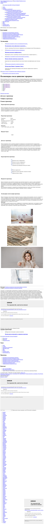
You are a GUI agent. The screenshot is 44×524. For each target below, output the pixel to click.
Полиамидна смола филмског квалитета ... (15, 46)
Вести (4, 23)
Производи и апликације (7, 9)
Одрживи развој (6, 24)
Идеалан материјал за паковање (31, 373)
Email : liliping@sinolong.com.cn (6, 0)
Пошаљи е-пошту (3, 376)
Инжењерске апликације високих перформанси (16, 13)
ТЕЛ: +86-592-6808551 (7, 368)
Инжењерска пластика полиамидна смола (13, 12)
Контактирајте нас (6, 25)
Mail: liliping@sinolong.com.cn (8, 369)
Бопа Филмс (40, 373)
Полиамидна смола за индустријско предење (14, 18)
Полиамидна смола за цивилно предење (13, 16)
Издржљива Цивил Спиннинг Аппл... (14, 66)
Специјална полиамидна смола (11, 19)
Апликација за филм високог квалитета (15, 11)
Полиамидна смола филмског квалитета (13, 10)
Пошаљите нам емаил (4, 93)
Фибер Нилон (22, 373)
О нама (4, 346)
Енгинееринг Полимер (4, 374)
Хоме (4, 6)
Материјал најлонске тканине (6, 373)
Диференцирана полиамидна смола (12, 20)
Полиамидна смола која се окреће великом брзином (15, 14)
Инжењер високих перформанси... (13, 52)
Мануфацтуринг (6, 21)
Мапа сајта (23, 372)
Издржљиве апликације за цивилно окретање (16, 17)
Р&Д (4, 22)
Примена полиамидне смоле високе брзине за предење (18, 15)
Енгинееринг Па (15, 373)
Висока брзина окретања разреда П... (14, 58)
